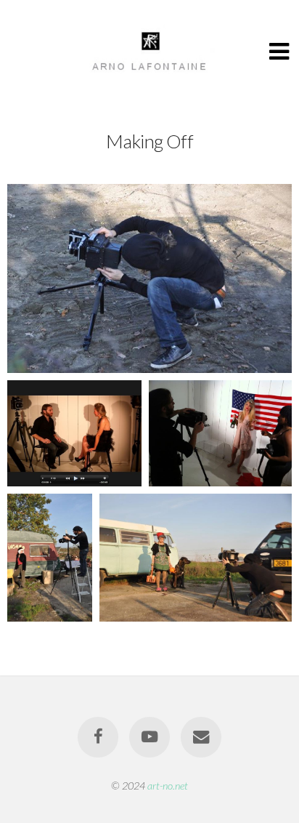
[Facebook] (98, 737)
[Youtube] (149, 737)
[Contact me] (201, 737)
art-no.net (167, 785)
